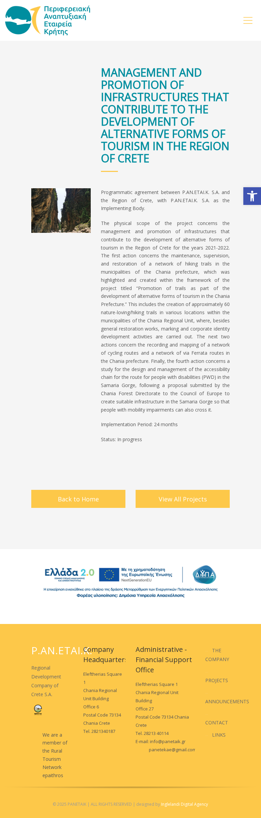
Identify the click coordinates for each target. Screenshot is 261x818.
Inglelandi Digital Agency (184, 804)
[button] (252, 196)
